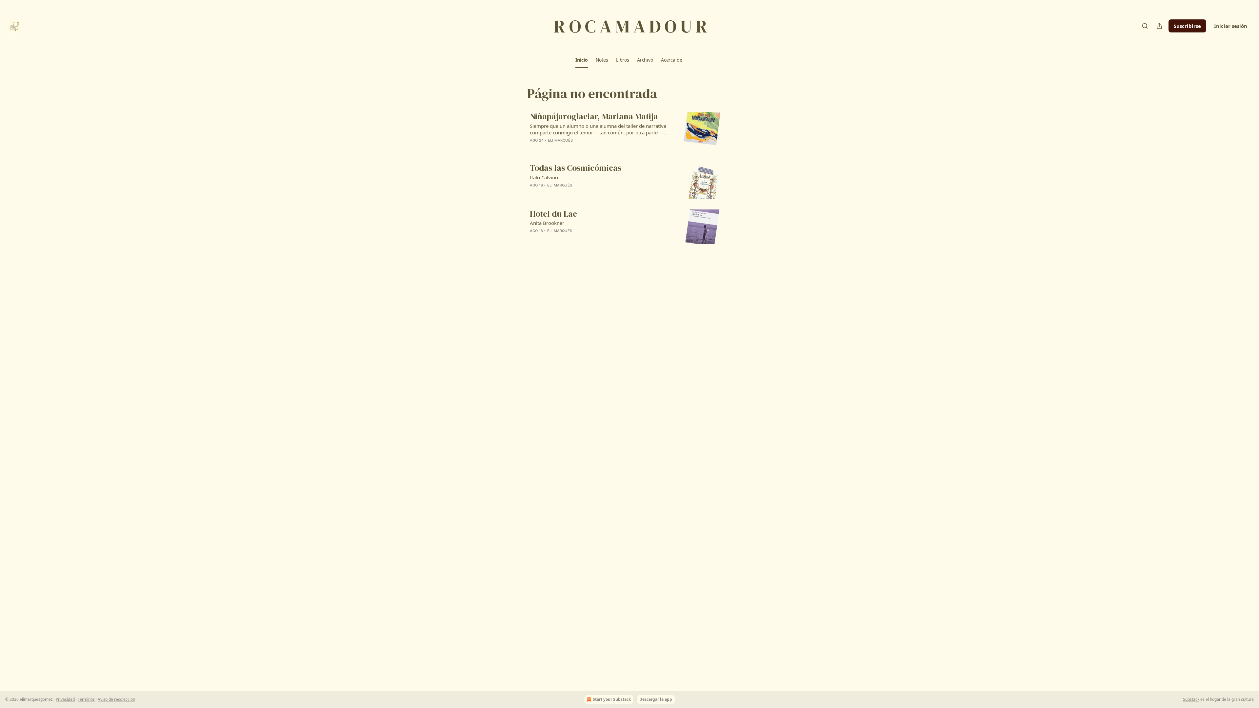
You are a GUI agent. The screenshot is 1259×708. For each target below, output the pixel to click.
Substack (1191, 699)
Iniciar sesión (1230, 26)
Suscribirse (1187, 26)
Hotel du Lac (553, 214)
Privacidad (65, 699)
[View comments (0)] (577, 149)
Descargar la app (655, 699)
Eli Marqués (560, 140)
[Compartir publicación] (1159, 25)
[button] (581, 60)
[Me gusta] (534, 149)
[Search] (1144, 25)
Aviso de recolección (116, 699)
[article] (629, 132)
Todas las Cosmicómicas (575, 168)
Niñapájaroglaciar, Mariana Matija (594, 116)
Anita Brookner (547, 223)
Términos (86, 699)
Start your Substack (612, 699)
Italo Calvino (544, 177)
